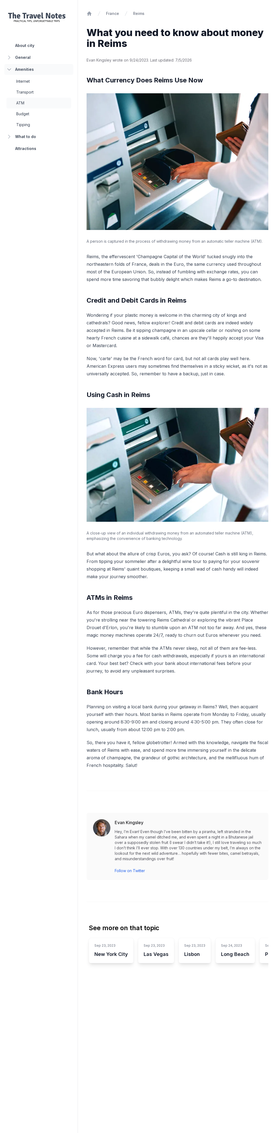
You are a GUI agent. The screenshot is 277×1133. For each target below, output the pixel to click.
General (23, 57)
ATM (20, 103)
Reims (138, 13)
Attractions (25, 148)
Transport (25, 92)
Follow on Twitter (130, 870)
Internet (23, 81)
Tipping (23, 124)
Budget (22, 113)
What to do (25, 136)
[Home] (89, 13)
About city (24, 45)
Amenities (24, 69)
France (112, 13)
